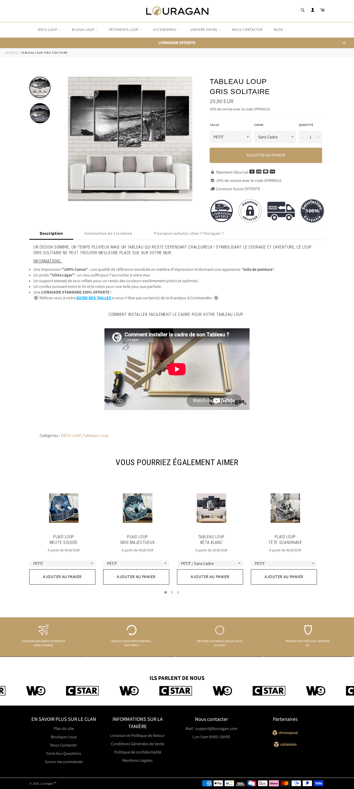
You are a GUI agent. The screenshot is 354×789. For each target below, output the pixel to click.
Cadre (259, 125)
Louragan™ (48, 783)
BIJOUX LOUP (83, 29)
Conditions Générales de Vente (137, 744)
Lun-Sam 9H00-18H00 (211, 737)
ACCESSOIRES (165, 29)
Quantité (306, 125)
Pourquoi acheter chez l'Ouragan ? (189, 233)
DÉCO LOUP (48, 29)
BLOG (279, 29)
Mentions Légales (137, 760)
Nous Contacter (63, 745)
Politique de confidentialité (137, 752)
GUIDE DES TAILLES (93, 298)
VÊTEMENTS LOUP (124, 29)
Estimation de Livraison (108, 233)
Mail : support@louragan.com (211, 728)
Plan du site (64, 728)
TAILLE (214, 125)
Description (51, 233)
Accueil (11, 53)
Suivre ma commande (64, 762)
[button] (165, 592)
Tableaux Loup (95, 435)
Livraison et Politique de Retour (137, 735)
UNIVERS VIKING (204, 29)
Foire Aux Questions (63, 753)
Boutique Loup (64, 737)
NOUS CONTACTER (247, 29)
